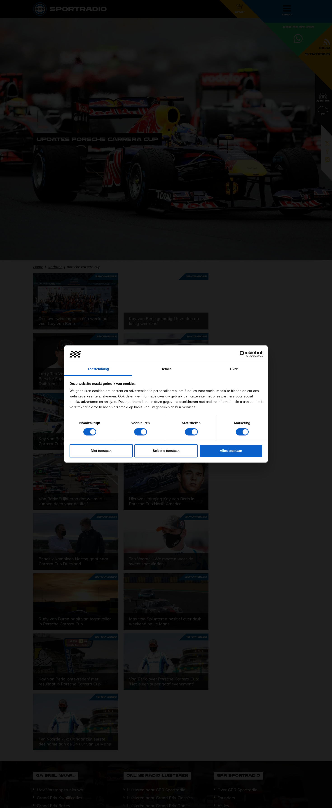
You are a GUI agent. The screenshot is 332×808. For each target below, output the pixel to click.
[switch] (140, 432)
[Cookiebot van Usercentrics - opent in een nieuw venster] (243, 354)
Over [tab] (234, 369)
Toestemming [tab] (98, 369)
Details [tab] (166, 369)
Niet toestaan (101, 451)
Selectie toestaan (166, 451)
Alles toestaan (231, 451)
